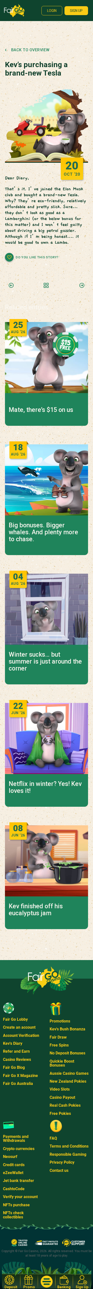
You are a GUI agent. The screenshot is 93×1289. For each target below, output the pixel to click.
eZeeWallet (13, 1172)
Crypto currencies (18, 1148)
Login (52, 11)
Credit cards (14, 1164)
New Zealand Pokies (68, 1081)
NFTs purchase (16, 1205)
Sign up (76, 11)
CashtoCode (14, 1188)
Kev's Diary (12, 1043)
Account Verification (21, 1035)
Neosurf (10, 1156)
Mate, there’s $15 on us (41, 409)
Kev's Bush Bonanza (67, 1029)
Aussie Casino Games (69, 1073)
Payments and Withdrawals (16, 1138)
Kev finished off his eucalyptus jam (36, 910)
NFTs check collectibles (13, 1214)
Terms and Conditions (69, 1146)
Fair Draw (58, 1037)
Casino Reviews (17, 1059)
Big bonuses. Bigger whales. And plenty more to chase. (43, 532)
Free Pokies (60, 1113)
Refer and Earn (16, 1051)
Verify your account (20, 1196)
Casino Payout (62, 1097)
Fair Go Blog (14, 1067)
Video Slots (60, 1089)
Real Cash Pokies (65, 1105)
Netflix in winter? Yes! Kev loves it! (45, 787)
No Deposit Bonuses (67, 1053)
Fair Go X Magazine (20, 1075)
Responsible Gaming (68, 1154)
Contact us (59, 1170)
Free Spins (59, 1045)
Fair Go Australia (18, 1083)
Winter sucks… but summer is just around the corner (45, 661)
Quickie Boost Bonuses (62, 1063)
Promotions (60, 1021)
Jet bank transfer (18, 1180)
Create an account (19, 1027)
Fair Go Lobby (15, 1019)
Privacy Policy (62, 1162)
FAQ (53, 1138)
